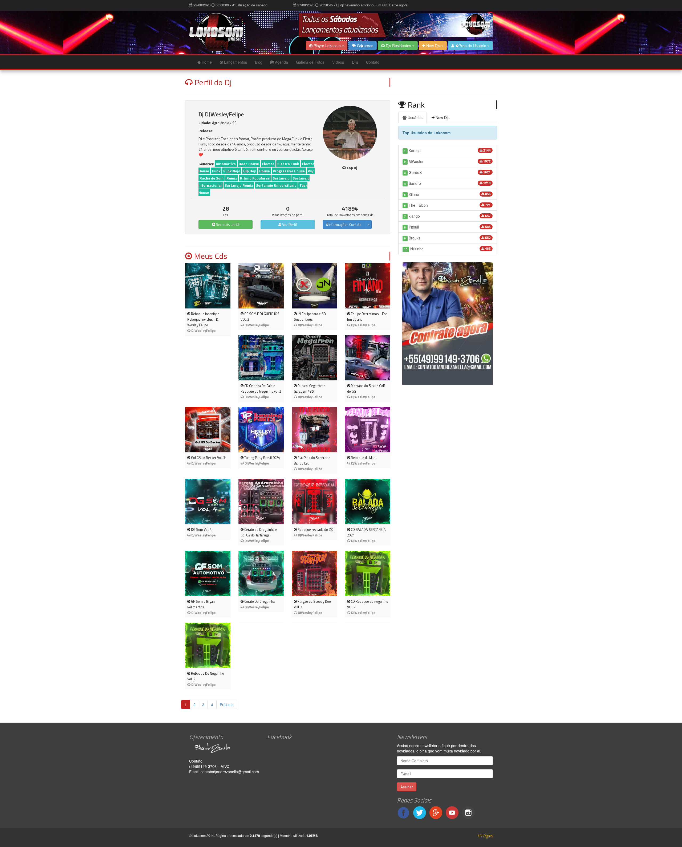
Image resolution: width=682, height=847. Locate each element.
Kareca (447, 150)
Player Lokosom (327, 45)
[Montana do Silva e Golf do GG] (367, 357)
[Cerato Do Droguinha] (261, 573)
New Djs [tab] (442, 117)
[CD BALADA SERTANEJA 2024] (367, 501)
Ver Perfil (289, 224)
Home (206, 62)
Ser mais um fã (227, 224)
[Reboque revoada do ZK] (314, 501)
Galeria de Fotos (310, 62)
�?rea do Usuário (470, 45)
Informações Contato (345, 224)
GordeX (447, 172)
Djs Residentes (398, 45)
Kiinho (447, 194)
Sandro (447, 183)
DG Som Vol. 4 (201, 529)
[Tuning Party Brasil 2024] (261, 429)
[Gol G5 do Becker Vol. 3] (207, 429)
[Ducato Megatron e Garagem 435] (314, 357)
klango (447, 216)
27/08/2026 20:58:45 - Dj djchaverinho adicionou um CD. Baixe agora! (352, 4)
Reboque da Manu (363, 457)
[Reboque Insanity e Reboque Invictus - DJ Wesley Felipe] (207, 285)
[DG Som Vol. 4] (207, 501)
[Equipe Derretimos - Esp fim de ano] (367, 285)
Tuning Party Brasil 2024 (261, 457)
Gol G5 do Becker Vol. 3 (207, 457)
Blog (258, 62)
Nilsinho (447, 248)
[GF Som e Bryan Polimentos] (207, 573)
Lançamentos (235, 62)
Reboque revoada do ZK (315, 529)
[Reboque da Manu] (367, 429)
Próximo (227, 704)
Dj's (355, 62)
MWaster (447, 161)
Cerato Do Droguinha (259, 601)
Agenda (281, 62)
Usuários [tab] (415, 117)
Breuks (447, 238)
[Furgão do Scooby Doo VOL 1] (314, 573)
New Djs (433, 45)
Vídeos (338, 62)
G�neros (364, 45)
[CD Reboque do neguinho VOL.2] (367, 573)
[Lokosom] (224, 32)
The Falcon (447, 205)
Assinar (406, 786)
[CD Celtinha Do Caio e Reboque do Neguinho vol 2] (261, 357)
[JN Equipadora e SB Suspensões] (314, 285)
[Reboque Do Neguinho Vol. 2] (207, 645)
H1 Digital (485, 836)
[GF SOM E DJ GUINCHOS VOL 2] (261, 285)
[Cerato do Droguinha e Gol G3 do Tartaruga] (261, 501)
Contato (372, 62)
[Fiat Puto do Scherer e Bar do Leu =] (314, 429)
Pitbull (447, 227)
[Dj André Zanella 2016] (224, 748)
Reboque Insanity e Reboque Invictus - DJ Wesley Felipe (203, 319)
